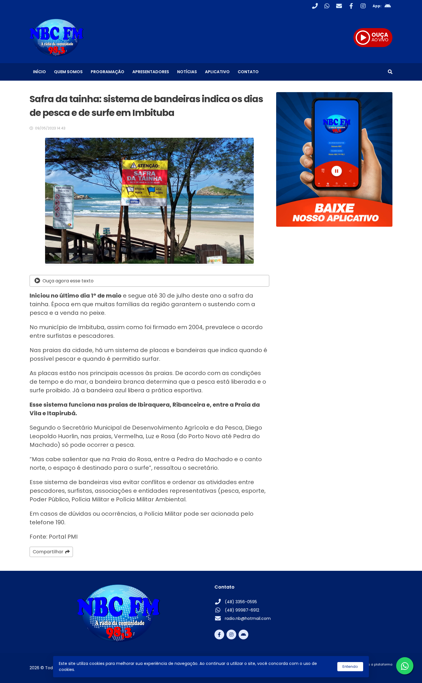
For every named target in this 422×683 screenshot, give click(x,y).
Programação (107, 72)
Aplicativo (217, 72)
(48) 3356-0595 (241, 602)
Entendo (350, 666)
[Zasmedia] (378, 671)
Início (39, 72)
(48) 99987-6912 (242, 610)
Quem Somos (68, 72)
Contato (248, 72)
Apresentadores (150, 72)
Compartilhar (48, 551)
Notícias (187, 72)
